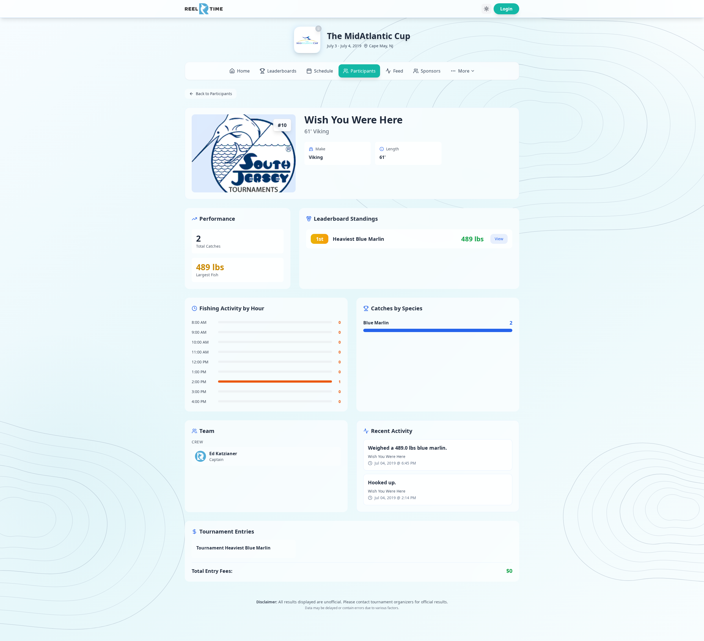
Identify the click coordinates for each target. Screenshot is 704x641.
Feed (398, 71)
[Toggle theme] (486, 9)
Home (243, 71)
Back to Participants (214, 93)
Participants (363, 71)
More (463, 71)
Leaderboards (281, 71)
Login (506, 9)
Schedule (323, 71)
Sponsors (431, 71)
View (499, 238)
